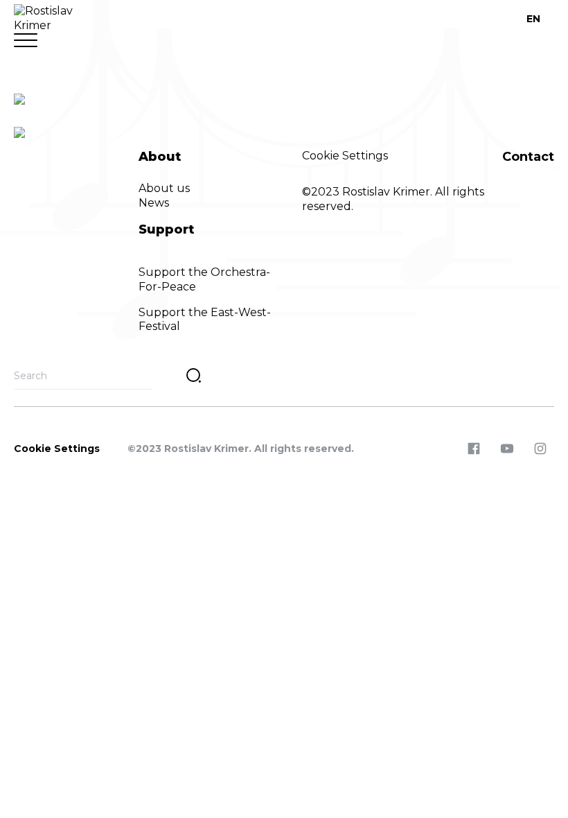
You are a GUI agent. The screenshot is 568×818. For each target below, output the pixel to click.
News (154, 202)
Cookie (322, 155)
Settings (365, 155)
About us (164, 188)
